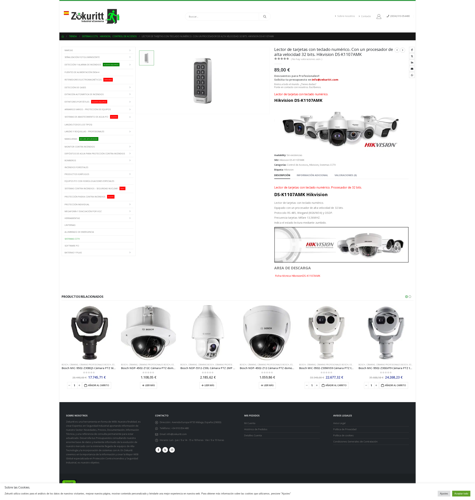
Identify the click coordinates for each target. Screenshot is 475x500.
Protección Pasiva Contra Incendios (89, 196)
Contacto (366, 16)
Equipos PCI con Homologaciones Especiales (89, 181)
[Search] (265, 16)
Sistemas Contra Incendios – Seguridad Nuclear (95, 188)
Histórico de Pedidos (255, 429)
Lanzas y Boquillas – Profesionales (84, 131)
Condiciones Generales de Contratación (355, 441)
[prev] (397, 50)
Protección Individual (77, 204)
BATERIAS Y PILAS (73, 252)
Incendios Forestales (76, 167)
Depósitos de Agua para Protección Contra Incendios (95, 153)
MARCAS (69, 50)
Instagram (172, 449)
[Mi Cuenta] (379, 16)
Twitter (412, 56)
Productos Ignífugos (77, 174)
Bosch (65, 364)
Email (412, 69)
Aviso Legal (339, 423)
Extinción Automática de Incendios (84, 94)
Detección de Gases (75, 87)
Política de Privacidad (344, 429)
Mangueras (81, 138)
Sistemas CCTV (328, 164)
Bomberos (70, 160)
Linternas (70, 225)
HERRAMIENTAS (72, 218)
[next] (402, 50)
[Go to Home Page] (63, 36)
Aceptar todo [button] (461, 493)
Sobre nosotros (346, 16)
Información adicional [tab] (312, 175)
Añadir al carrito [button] (98, 385)
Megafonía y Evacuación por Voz (83, 211)
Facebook (412, 50)
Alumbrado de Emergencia (79, 231)
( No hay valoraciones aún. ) (306, 59)
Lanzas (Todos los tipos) (78, 124)
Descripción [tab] (282, 175)
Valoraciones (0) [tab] (346, 175)
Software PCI (72, 245)
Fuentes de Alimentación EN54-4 (82, 72)
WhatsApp (412, 75)
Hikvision (314, 164)
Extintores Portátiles (85, 101)
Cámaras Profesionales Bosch (95, 364)
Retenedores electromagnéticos (88, 79)
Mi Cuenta (249, 423)
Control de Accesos (297, 164)
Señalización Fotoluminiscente (82, 57)
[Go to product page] (89, 332)
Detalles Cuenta (253, 435)
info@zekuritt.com (177, 434)
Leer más (150, 385)
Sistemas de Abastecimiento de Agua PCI (91, 116)
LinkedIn (412, 62)
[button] (406, 296)
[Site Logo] (91, 16)
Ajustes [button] (444, 493)
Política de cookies (343, 435)
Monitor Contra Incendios (80, 146)
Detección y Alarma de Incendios (92, 64)
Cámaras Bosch (206, 364)
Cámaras (73, 364)
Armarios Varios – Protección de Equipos (88, 109)
